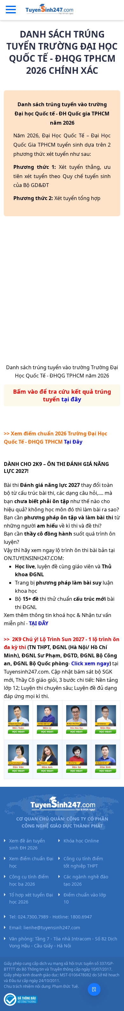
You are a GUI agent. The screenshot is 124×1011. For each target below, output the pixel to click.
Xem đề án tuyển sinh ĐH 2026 (27, 844)
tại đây (71, 399)
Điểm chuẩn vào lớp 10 (85, 898)
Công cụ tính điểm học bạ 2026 (29, 880)
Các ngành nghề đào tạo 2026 (86, 880)
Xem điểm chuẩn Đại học (31, 862)
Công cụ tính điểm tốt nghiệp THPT (83, 862)
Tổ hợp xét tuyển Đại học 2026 (31, 898)
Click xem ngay (90, 663)
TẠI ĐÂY (38, 623)
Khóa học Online (81, 841)
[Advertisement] (62, 292)
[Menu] (11, 9)
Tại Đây (73, 441)
